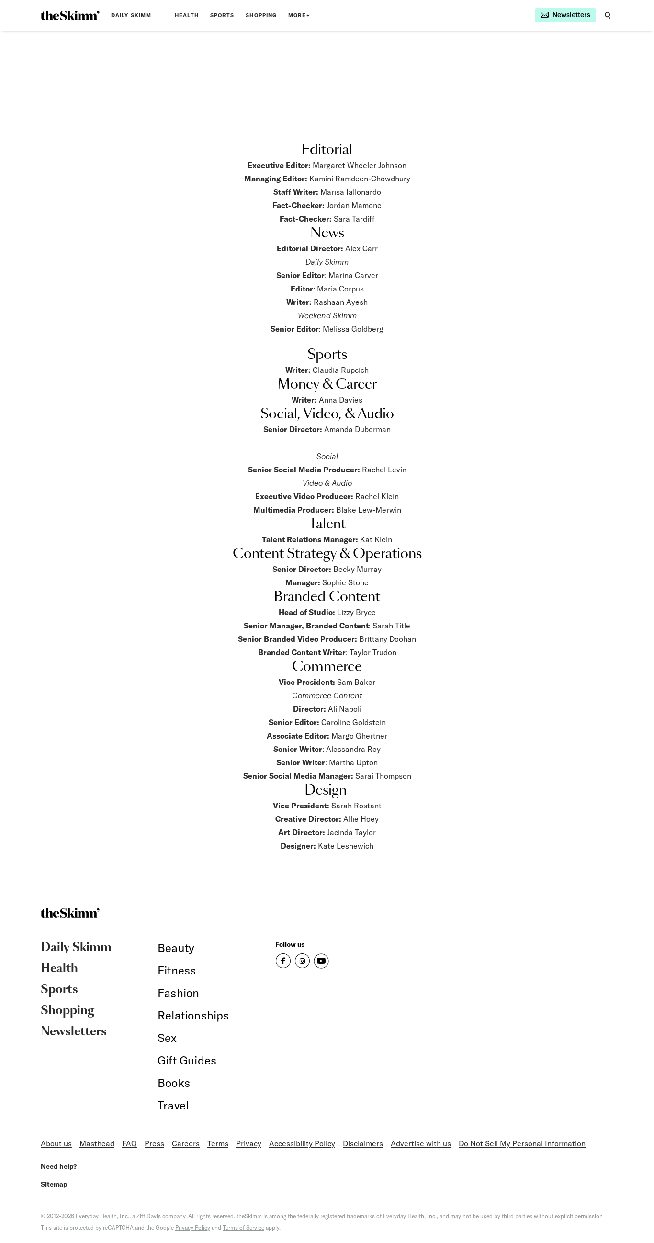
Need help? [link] (59, 1166)
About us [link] (56, 1143)
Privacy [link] (248, 1143)
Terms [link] (217, 1143)
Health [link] (187, 15)
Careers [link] (186, 1143)
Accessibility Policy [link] (302, 1143)
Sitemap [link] (54, 1184)
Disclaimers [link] (363, 1143)
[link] (70, 15)
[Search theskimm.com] (607, 15)
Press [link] (154, 1143)
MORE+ (299, 15)
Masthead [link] (96, 1143)
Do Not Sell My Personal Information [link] (522, 1143)
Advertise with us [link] (421, 1143)
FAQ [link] (129, 1143)
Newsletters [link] (74, 1032)
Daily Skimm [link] (131, 15)
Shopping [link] (261, 15)
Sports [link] (222, 15)
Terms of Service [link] (243, 1227)
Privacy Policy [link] (192, 1227)
